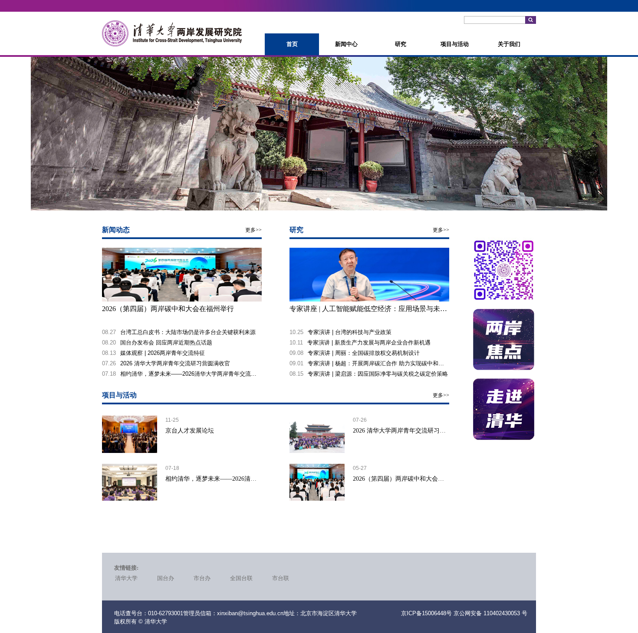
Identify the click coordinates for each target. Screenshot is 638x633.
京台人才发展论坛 (189, 430)
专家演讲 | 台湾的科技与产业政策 (349, 332)
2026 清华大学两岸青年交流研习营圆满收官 (175, 363)
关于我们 (509, 44)
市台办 (202, 578)
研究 (400, 44)
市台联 (280, 578)
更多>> (253, 230)
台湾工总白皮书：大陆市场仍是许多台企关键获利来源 (188, 332)
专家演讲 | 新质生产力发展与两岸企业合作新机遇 (369, 342)
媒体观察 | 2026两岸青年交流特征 (162, 353)
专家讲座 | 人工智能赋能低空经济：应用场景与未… (368, 308)
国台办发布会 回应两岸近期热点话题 (166, 342)
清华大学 (126, 578)
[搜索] (530, 20)
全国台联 (241, 578)
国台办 (165, 578)
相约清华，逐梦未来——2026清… (211, 479)
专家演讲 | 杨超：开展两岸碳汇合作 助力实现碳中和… (376, 363)
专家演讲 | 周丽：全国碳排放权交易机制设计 (364, 353)
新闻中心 (346, 44)
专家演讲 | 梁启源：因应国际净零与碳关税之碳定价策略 (378, 374)
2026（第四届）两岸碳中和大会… (398, 479)
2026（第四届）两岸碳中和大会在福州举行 (168, 308)
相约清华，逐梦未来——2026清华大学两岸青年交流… (188, 374)
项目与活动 (455, 44)
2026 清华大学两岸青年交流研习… (399, 430)
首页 (292, 44)
